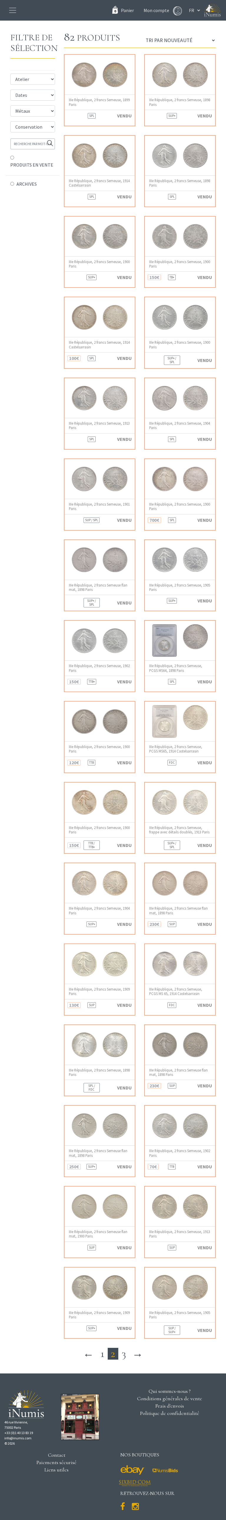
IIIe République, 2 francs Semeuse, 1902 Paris (99, 668)
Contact (56, 1455)
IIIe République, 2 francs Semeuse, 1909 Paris (99, 991)
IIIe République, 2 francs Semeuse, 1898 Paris (179, 102)
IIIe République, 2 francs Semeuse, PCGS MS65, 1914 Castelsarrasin (175, 749)
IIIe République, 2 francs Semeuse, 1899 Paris (99, 102)
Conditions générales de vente (169, 1398)
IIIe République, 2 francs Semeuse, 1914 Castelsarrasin (99, 183)
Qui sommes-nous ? (170, 1391)
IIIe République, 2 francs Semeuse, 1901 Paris (99, 506)
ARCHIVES (26, 184)
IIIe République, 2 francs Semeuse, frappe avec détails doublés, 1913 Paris (179, 829)
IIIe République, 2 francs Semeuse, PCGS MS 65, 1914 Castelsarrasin (175, 991)
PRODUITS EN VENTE (31, 165)
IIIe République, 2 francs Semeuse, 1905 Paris (179, 587)
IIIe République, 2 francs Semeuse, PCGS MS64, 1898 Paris (175, 668)
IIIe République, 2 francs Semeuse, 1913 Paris (99, 425)
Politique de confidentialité (169, 1413)
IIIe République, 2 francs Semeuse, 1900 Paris (99, 264)
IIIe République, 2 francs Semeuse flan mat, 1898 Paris (98, 587)
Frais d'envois (169, 1406)
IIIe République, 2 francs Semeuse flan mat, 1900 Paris (98, 1234)
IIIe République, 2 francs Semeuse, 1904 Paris (179, 425)
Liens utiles (56, 1469)
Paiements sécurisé (56, 1462)
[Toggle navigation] (13, 10)
